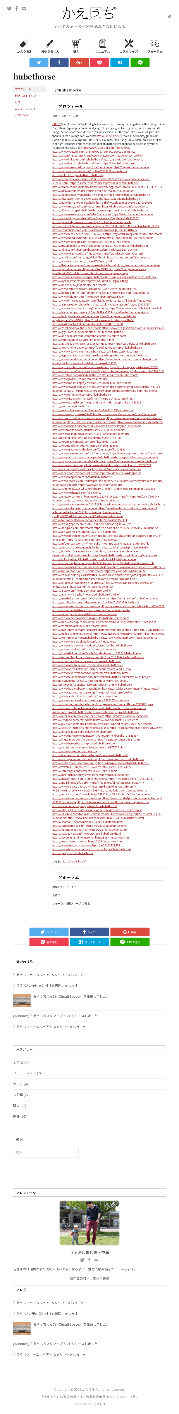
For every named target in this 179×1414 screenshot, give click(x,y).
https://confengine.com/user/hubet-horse (132, 461)
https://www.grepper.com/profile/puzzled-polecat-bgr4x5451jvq (91, 524)
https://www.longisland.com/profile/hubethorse (81, 394)
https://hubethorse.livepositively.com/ (75, 551)
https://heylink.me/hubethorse (131, 167)
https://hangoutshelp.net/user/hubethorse (123, 763)
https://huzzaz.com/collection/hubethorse (78, 716)
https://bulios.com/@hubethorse (72, 633)
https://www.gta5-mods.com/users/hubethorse (127, 414)
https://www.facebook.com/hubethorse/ (105, 147)
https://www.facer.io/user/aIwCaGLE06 (76, 504)
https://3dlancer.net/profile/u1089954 (126, 547)
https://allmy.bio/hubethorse (123, 426)
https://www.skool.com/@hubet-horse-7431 (136, 308)
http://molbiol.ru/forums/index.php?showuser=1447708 (86, 437)
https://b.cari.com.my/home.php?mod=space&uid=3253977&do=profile (96, 473)
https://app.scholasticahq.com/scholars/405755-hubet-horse (89, 335)
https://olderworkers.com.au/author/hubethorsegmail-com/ (113, 802)
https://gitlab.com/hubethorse (131, 194)
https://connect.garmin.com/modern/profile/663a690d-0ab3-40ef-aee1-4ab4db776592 (105, 226)
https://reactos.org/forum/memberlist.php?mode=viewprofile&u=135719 (96, 402)
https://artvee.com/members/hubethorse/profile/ (82, 590)
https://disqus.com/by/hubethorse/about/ (78, 198)
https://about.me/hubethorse (122, 198)
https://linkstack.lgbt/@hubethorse (115, 559)
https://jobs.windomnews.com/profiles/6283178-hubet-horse (89, 171)
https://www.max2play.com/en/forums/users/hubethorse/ (87, 665)
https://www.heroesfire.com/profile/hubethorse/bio (83, 743)
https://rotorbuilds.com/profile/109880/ (103, 680)
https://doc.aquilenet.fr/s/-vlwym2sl (117, 720)
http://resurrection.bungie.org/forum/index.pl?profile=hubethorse (92, 684)
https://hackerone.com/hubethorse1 (126, 245)
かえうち (88, 1389)
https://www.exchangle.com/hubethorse (76, 492)
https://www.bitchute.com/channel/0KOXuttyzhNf (82, 261)
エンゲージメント (25, 108)
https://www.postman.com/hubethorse (76, 606)
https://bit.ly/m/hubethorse (68, 190)
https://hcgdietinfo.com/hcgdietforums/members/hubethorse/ (90, 755)
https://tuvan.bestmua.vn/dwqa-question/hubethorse (132, 504)
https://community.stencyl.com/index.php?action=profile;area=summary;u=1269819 (103, 488)
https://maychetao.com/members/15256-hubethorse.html (87, 841)
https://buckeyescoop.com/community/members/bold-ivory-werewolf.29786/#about (104, 622)
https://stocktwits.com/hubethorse (135, 343)
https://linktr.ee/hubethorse (86, 183)
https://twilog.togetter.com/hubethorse (75, 316)
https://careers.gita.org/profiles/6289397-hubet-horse (84, 771)
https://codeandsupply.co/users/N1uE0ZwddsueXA (83, 575)
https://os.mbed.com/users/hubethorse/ (76, 375)
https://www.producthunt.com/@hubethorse (120, 210)
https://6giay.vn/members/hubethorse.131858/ (80, 727)
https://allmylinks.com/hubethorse (73, 304)
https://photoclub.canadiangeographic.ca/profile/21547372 (127, 371)
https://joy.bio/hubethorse (68, 724)
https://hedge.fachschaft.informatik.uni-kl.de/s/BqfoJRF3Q (87, 324)
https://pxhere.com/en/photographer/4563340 (80, 292)
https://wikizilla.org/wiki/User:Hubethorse (77, 175)
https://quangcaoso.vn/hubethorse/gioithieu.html (82, 194)
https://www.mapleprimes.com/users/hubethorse (82, 477)
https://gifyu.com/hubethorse (70, 332)
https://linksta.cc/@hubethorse (138, 555)
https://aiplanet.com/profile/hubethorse (134, 598)
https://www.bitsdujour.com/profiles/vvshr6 (78, 426)
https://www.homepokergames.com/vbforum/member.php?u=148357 (95, 735)
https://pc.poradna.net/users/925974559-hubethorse (126, 528)
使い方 (18, 1084)
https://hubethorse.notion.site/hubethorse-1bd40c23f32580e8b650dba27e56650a (102, 202)
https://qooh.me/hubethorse (69, 347)
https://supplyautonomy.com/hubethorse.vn (79, 461)
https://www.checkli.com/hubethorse (74, 359)
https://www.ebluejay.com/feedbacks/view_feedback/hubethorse (92, 645)
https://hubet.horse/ (108, 136)
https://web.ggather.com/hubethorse (74, 759)
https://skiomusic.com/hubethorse (73, 704)
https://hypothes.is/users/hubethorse (74, 355)
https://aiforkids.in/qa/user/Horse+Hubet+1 (139, 567)
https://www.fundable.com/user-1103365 (91, 363)
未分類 (18, 1094)
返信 (17, 102)
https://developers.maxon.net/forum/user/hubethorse (84, 614)
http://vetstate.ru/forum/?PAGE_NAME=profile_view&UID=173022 (91, 767)
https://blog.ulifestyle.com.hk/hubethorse (122, 355)
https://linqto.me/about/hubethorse (74, 739)
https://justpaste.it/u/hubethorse (144, 629)
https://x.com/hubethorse (67, 155)
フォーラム (155, 51)
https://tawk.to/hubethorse (118, 163)
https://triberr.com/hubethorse (120, 375)
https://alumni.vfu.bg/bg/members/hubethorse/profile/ (86, 594)
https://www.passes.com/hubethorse (74, 751)
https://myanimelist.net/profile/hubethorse (131, 277)
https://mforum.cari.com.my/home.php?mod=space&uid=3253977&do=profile (100, 543)
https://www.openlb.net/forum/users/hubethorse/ (82, 567)
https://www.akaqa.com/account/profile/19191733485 (86, 845)
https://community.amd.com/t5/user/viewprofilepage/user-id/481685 (94, 230)
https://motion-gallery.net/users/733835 (134, 367)
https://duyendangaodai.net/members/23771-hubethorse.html (90, 829)
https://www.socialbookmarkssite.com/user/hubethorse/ (86, 661)
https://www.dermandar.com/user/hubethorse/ (80, 453)
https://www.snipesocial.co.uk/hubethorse (77, 786)
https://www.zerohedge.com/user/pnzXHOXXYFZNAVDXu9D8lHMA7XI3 (95, 288)
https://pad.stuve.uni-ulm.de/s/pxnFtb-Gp (109, 320)
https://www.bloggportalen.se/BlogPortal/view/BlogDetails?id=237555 (95, 218)
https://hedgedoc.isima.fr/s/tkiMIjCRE (130, 778)
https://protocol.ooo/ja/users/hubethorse (77, 547)
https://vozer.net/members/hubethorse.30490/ (80, 626)
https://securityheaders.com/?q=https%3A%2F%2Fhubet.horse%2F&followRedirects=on (87, 514)
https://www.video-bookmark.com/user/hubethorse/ (84, 641)
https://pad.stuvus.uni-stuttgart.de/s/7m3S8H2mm (82, 269)
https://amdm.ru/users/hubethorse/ (91, 586)
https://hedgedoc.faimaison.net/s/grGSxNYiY (117, 782)
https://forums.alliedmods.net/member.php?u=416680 (85, 445)
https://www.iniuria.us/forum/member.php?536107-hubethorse (90, 700)
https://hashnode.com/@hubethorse (128, 257)
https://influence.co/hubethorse (71, 371)
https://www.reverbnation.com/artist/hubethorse (81, 214)
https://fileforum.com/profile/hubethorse (91, 422)
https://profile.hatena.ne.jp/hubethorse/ (110, 190)
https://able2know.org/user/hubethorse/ (116, 469)
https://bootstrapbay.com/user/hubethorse (93, 500)
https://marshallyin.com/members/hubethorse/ (80, 598)
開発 (16, 1116)
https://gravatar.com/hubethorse (123, 159)
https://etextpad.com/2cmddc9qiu (73, 720)
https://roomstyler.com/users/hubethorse (77, 637)
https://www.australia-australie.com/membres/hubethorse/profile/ (92, 692)
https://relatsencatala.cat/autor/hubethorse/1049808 (133, 606)
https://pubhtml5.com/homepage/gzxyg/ (102, 273)
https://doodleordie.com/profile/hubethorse (115, 347)
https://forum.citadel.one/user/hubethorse (77, 571)
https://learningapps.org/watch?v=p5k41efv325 (81, 312)
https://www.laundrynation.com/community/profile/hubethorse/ (91, 849)
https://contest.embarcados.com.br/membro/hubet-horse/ (102, 578)
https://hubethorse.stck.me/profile (133, 563)
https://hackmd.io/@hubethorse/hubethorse (79, 285)
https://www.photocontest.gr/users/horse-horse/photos (86, 535)
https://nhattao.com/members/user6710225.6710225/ (85, 496)
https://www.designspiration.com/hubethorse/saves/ (133, 328)
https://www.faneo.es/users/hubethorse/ (76, 798)
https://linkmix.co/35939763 (133, 465)
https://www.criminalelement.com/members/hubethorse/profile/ (91, 610)
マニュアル (102, 51)
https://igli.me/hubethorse (104, 555)
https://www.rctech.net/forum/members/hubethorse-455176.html (91, 669)
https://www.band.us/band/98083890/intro (79, 238)
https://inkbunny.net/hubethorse (71, 469)
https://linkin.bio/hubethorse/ (134, 300)
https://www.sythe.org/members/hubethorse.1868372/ (85, 179)
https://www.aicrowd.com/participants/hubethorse (83, 457)
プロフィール (23, 89)
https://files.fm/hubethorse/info (130, 312)
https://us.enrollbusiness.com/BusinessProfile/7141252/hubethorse (92, 410)
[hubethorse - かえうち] (119, 62)
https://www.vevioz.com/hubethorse (100, 484)
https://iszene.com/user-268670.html (119, 739)
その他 (18, 1062)
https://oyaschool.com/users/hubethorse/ (92, 539)
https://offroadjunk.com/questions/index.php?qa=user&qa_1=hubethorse (97, 810)
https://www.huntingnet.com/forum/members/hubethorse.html (90, 676)
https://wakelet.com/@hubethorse (122, 253)
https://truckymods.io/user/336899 (125, 571)
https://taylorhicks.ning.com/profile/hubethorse (133, 234)
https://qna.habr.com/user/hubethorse (130, 238)
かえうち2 (24, 51)
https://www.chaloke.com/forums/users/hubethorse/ (84, 649)
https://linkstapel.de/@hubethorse (73, 559)
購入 (76, 51)
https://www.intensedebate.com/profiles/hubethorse (84, 300)
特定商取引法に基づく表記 (89, 1278)
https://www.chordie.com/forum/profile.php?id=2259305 (87, 481)
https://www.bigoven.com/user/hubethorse (136, 453)
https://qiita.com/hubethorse (70, 249)
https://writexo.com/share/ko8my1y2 (75, 763)
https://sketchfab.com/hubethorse (132, 214)
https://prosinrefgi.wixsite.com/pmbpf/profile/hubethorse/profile (91, 222)
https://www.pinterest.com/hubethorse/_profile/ (113, 155)
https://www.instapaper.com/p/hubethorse (78, 277)
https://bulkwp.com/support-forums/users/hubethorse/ (118, 724)
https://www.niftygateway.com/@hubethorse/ (80, 308)
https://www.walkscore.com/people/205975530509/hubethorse (91, 241)
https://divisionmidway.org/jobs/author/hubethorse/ (84, 806)
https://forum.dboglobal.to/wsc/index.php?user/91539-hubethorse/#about (98, 657)
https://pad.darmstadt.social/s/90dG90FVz (136, 727)
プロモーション (24, 1073)
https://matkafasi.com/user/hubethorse (123, 790)
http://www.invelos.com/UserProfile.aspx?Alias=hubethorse (128, 633)
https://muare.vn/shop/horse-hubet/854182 (78, 794)
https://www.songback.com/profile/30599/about (82, 563)
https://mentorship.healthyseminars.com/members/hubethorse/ (90, 774)
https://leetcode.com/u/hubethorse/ (138, 265)
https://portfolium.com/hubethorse (136, 457)
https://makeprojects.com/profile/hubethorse (79, 778)
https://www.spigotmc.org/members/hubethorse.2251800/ (88, 296)
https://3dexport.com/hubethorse (72, 528)
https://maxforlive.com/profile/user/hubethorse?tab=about (88, 629)
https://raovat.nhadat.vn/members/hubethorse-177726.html (88, 747)
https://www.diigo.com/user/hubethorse (76, 253)
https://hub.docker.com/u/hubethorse (125, 206)
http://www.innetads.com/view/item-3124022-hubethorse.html (106, 818)
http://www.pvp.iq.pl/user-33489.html (75, 414)
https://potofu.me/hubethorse (70, 406)
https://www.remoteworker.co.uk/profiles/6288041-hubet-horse (90, 618)
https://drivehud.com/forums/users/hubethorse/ (81, 814)
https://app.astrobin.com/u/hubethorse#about (80, 367)
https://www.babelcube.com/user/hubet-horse (80, 688)
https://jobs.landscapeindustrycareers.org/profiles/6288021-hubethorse (95, 602)
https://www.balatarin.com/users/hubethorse (129, 637)
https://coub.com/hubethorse (107, 332)
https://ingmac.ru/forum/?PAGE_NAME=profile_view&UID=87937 (94, 788)
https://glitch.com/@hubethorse (129, 292)
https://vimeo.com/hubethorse (71, 187)
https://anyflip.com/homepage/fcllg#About (78, 257)
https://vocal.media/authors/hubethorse (76, 328)
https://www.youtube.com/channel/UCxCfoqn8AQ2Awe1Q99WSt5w (93, 151)
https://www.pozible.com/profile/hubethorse (79, 379)
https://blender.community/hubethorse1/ (134, 688)
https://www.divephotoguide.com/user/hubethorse (83, 386)
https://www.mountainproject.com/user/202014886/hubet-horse (91, 383)
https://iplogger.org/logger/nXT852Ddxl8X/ (78, 582)
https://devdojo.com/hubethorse (137, 390)
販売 (16, 1105)
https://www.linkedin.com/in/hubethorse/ (77, 159)
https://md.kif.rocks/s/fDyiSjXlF (70, 782)
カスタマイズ (129, 51)
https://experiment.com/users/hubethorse (92, 390)
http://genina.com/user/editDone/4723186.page (124, 704)
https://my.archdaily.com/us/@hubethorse (78, 245)
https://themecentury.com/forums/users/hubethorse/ (84, 265)
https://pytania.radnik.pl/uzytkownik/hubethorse (82, 731)
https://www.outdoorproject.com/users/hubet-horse (84, 465)
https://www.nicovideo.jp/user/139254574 (78, 234)
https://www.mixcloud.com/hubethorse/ (77, 206)
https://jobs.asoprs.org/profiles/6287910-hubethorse (84, 531)
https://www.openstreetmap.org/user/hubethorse (82, 167)
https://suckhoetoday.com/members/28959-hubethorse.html (89, 825)
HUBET (56, 124)
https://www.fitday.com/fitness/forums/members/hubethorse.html (92, 398)
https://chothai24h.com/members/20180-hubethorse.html (87, 821)
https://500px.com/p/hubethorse (72, 210)
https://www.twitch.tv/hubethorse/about (76, 163)
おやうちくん (50, 51)
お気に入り (21, 115)
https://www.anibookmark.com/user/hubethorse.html (84, 696)
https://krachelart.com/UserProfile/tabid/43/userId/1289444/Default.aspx (96, 653)
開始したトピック (25, 95)
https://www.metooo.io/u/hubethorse (140, 422)
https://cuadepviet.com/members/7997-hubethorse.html (86, 833)
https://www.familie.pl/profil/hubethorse (114, 712)
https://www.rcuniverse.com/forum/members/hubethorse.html (90, 673)
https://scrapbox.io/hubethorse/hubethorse (78, 418)
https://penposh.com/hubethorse (72, 853)
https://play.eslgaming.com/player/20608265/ (123, 304)
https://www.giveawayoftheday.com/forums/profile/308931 (89, 449)
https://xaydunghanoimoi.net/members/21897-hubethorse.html (90, 837)
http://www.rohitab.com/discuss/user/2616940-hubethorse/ (88, 430)
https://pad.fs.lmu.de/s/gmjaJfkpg (107, 281)
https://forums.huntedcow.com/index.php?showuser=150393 (89, 520)
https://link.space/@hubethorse (119, 351)
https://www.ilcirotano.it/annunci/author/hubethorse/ (85, 708)
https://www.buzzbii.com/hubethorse (121, 759)
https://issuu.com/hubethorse (121, 183)
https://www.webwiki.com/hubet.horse (76, 351)
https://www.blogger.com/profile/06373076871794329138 (126, 187)
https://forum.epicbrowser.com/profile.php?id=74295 (85, 441)
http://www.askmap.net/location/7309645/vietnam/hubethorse (90, 433)
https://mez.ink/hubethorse (68, 281)
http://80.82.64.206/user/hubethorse (128, 794)
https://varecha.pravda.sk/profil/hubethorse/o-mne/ (83, 339)
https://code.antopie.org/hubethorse (74, 508)
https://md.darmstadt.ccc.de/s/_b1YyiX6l (113, 249)
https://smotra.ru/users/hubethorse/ (126, 716)
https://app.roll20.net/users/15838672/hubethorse (82, 343)
